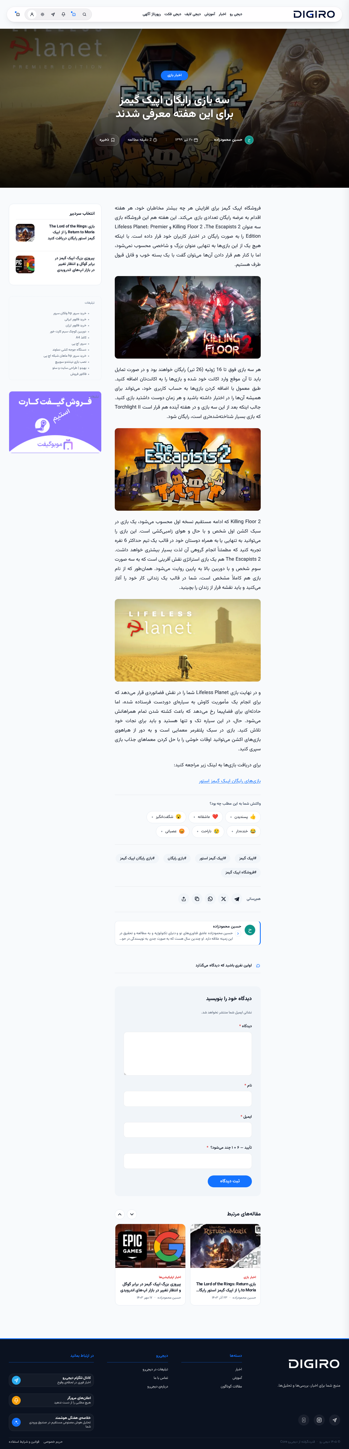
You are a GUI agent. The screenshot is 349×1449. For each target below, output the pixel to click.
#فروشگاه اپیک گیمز (240, 873)
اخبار (222, 14)
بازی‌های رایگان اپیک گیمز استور (230, 781)
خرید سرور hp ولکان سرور (69, 313)
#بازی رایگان (177, 858)
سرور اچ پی (79, 343)
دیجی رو (236, 14)
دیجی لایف (193, 14)
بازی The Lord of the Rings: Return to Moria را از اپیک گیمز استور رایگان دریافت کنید (71, 233)
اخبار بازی (174, 75)
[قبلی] (132, 1214)
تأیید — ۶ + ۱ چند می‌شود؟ (229, 1148)
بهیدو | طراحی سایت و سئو (69, 368)
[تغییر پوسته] (42, 14)
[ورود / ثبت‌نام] (32, 14)
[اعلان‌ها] (63, 14)
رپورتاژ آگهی (152, 14)
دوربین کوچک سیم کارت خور (68, 331)
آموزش (209, 14)
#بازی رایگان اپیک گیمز (137, 858)
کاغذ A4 (81, 337)
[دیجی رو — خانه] (314, 14)
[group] (188, 1265)
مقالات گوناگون (231, 1386)
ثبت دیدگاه (230, 1181)
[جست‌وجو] (84, 14)
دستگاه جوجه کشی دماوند (69, 350)
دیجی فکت (172, 14)
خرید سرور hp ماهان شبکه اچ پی (65, 356)
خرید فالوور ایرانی (75, 319)
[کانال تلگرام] (53, 14)
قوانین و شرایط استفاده (24, 1441)
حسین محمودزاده (228, 140)
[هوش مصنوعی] (74, 14)
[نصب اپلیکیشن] (303, 1420)
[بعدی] (120, 1214)
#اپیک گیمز (247, 858)
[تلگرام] (334, 1420)
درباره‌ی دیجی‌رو (157, 1386)
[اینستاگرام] (319, 1420)
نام (248, 1086)
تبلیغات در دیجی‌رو (155, 1369)
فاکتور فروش (78, 374)
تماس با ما (161, 1378)
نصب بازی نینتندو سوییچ (70, 362)
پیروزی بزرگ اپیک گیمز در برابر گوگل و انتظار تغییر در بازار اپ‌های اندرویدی (75, 264)
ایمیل (246, 1117)
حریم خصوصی (53, 1441)
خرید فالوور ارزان (76, 325)
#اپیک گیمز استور (212, 858)
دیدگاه (245, 1026)
